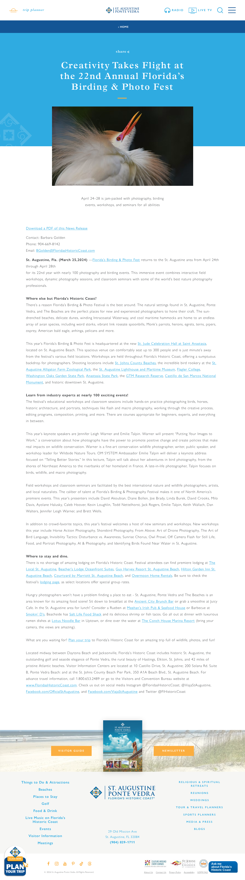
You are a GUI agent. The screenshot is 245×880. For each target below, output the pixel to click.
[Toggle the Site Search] (220, 10)
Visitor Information (45, 836)
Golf (45, 803)
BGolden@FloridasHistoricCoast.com (65, 250)
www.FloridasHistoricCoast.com (51, 685)
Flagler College (188, 369)
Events (45, 829)
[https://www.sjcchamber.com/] (182, 863)
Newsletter (173, 750)
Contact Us (161, 872)
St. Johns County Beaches (135, 363)
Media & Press (199, 821)
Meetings (45, 843)
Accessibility (189, 872)
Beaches (45, 789)
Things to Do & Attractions (45, 782)
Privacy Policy (175, 872)
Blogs (199, 829)
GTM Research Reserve (144, 376)
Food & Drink (45, 811)
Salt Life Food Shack (85, 614)
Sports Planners (199, 814)
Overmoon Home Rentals (152, 575)
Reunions (200, 793)
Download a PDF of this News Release (57, 228)
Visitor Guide (71, 750)
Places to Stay (45, 796)
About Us (148, 872)
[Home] (122, 10)
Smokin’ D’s (35, 614)
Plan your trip (80, 640)
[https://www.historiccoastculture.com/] (155, 863)
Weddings (199, 800)
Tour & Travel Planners (199, 807)
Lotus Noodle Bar (66, 620)
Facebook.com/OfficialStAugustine (52, 691)
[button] (223, 867)
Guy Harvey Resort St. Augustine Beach (147, 569)
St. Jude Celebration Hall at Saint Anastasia (172, 343)
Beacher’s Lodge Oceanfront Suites (86, 569)
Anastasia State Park (102, 376)
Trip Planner (33, 10)
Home (124, 27)
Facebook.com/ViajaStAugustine (113, 691)
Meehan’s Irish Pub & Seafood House (156, 608)
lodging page (49, 582)
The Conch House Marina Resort (168, 620)
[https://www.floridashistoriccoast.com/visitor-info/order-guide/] (122, 746)
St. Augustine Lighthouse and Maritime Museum (137, 369)
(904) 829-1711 (122, 842)
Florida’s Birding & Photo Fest (116, 260)
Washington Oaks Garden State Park (55, 376)
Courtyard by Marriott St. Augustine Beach (88, 575)
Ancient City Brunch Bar (154, 601)
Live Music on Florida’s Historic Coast (45, 820)
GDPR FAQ (202, 872)
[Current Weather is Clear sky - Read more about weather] (13, 10)
